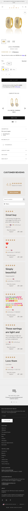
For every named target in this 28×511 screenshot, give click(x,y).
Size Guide (4, 444)
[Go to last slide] (3, 108)
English (22, 504)
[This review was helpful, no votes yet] (18, 232)
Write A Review (14, 192)
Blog (3, 436)
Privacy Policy (5, 461)
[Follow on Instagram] (6, 500)
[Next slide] (24, 108)
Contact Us (4, 451)
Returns (3, 453)
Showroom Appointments (7, 442)
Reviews (3, 434)
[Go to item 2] (9, 41)
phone (19, 480)
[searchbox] (12, 199)
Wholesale (4, 440)
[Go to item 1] (4, 41)
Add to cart (14, 80)
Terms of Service (5, 463)
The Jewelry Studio (6, 432)
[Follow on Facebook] (2, 500)
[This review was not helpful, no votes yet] (21, 232)
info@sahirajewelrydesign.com (8, 483)
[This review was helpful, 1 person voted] (18, 374)
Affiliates (4, 430)
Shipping (4, 455)
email (14, 480)
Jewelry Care (5, 459)
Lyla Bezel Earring (14, 110)
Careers (3, 438)
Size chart (24, 61)
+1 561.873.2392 (5, 484)
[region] (14, 393)
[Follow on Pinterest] (10, 500)
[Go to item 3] (14, 41)
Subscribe (7, 420)
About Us (4, 428)
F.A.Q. (3, 457)
